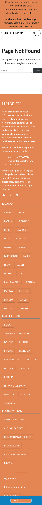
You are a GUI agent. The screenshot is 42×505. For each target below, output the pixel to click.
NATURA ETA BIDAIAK (14, 385)
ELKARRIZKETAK (11, 445)
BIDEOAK (8, 463)
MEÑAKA (30, 282)
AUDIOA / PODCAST (13, 428)
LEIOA (7, 264)
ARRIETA (8, 212)
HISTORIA (8, 368)
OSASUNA (9, 394)
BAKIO (22, 212)
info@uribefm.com (30, 22)
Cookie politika (11, 495)
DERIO (7, 229)
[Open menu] (29, 33)
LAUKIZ (26, 256)
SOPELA (23, 299)
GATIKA (7, 247)
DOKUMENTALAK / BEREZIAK (18, 437)
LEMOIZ (20, 264)
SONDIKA (8, 299)
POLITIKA (8, 377)
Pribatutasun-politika (14, 487)
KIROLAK (8, 350)
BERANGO (24, 221)
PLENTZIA (23, 290)
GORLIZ (21, 247)
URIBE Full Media (12, 33)
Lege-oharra (10, 478)
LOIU (21, 273)
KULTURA (23, 342)
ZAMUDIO (24, 308)
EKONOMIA (24, 350)
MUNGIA (8, 290)
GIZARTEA (25, 394)
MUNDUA (24, 368)
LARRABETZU (10, 256)
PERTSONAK (32, 359)
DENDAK (8, 342)
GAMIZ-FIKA (22, 238)
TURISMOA (9, 403)
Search (37, 70)
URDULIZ (8, 308)
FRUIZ (7, 238)
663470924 (24, 157)
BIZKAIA (8, 324)
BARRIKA (8, 221)
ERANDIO (21, 229)
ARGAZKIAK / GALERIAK (15, 454)
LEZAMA (8, 273)
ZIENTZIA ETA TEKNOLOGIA (17, 333)
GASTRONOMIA (11, 359)
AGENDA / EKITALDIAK (15, 419)
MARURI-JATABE (12, 282)
